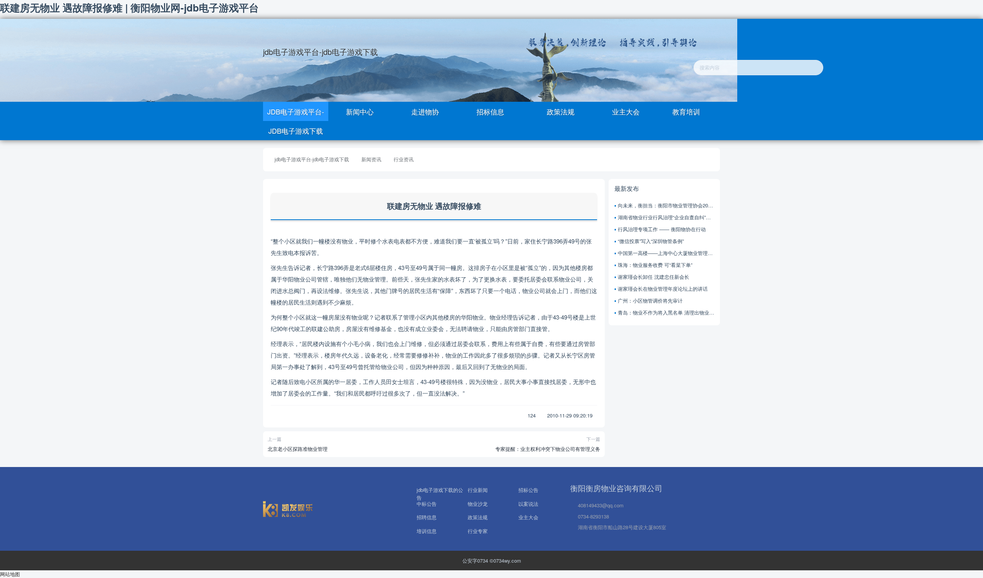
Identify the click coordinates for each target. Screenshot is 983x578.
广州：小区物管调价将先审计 (650, 300)
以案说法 (528, 503)
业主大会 (625, 111)
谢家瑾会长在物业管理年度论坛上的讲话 (663, 288)
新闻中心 (360, 111)
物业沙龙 (478, 503)
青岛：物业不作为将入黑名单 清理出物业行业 (666, 312)
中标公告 (427, 503)
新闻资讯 (371, 159)
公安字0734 (476, 560)
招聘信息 (427, 516)
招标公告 (528, 489)
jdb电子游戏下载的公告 (440, 489)
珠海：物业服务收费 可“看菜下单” (655, 264)
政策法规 (559, 111)
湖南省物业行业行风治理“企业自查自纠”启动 (666, 217)
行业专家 (478, 531)
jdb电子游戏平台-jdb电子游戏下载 (320, 51)
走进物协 (425, 111)
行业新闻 (478, 489)
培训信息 (427, 531)
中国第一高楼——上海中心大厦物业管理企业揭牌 (666, 253)
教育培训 (686, 111)
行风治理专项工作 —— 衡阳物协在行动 (662, 229)
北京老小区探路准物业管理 (298, 448)
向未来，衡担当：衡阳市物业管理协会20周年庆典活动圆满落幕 (666, 205)
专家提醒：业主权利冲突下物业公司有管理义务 (547, 448)
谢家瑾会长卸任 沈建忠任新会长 (653, 276)
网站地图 (10, 574)
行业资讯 (404, 159)
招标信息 (490, 111)
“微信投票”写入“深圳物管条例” (651, 241)
